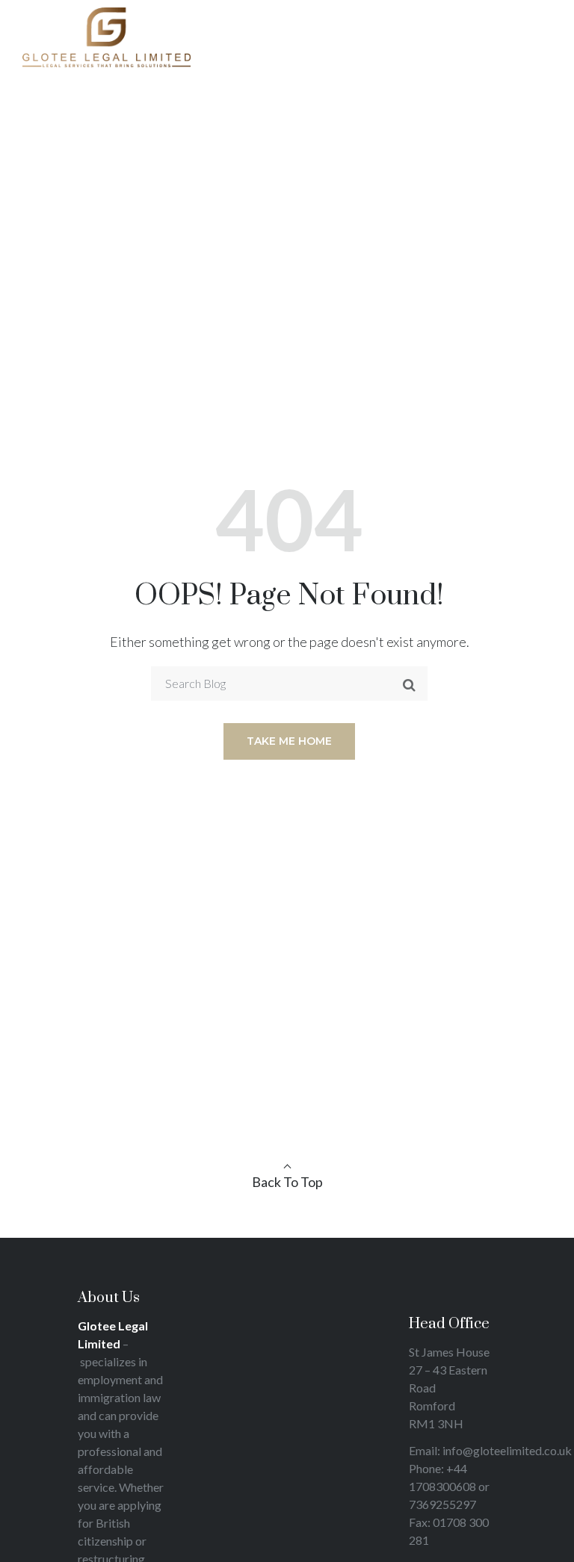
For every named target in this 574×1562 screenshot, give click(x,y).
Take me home (289, 741)
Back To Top (287, 1182)
